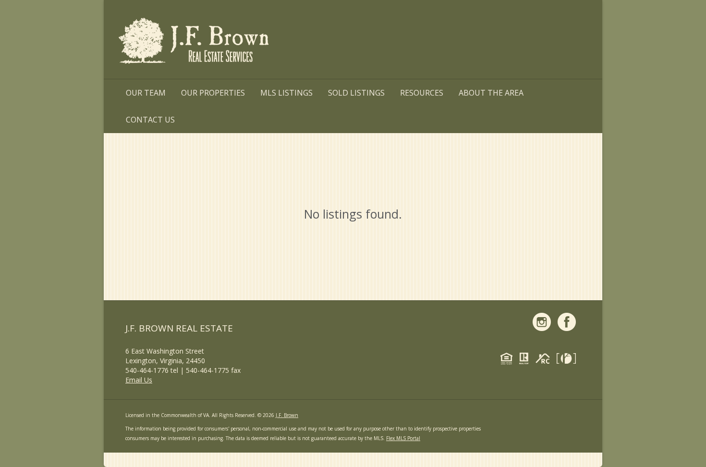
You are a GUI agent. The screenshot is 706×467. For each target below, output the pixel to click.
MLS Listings (286, 92)
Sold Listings (356, 92)
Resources (421, 92)
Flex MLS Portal (403, 438)
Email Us (138, 379)
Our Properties (213, 92)
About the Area (491, 92)
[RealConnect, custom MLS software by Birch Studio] (545, 360)
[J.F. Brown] (194, 42)
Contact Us (150, 119)
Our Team (146, 92)
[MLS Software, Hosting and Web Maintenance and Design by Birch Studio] (569, 360)
